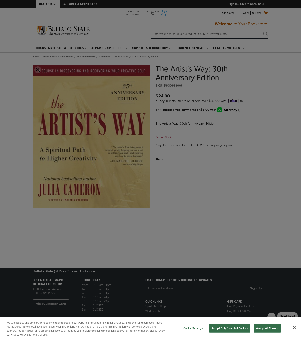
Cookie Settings (193, 328)
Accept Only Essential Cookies (230, 328)
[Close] (294, 327)
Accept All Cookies (267, 328)
